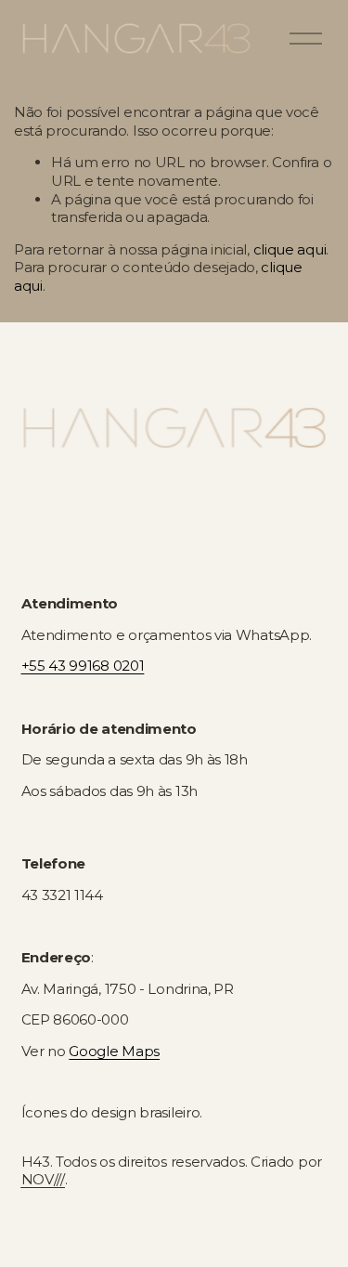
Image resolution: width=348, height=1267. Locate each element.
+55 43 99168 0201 (83, 665)
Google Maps (114, 1051)
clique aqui (290, 249)
